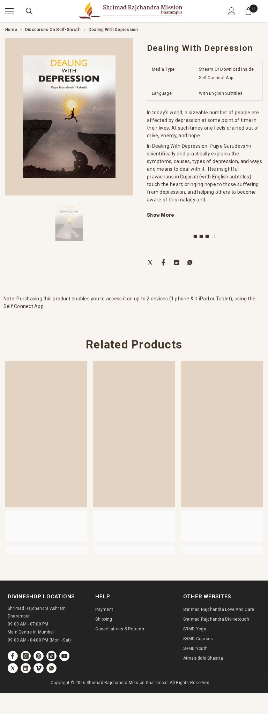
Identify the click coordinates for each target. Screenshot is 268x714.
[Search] (29, 11)
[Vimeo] (39, 668)
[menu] (9, 11)
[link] (46, 526)
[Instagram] (26, 656)
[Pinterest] (39, 656)
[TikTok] (51, 656)
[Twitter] (150, 262)
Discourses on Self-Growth (53, 29)
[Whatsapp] (190, 262)
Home (11, 29)
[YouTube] (64, 656)
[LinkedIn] (176, 262)
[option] (69, 116)
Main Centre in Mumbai (31, 632)
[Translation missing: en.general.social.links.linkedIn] (26, 668)
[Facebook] (163, 262)
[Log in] (232, 11)
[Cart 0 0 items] (248, 11)
